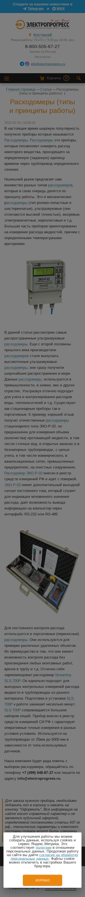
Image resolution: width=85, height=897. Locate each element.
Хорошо (42, 880)
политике (43, 848)
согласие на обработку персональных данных (44, 857)
